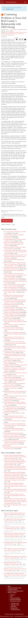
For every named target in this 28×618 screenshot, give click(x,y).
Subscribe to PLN (15, 603)
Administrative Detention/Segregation (15, 523)
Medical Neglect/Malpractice (16, 553)
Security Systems (17, 572)
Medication (8, 33)
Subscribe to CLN (15, 605)
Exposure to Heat (17, 576)
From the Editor (7, 238)
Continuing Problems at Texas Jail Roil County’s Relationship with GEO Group (15, 268)
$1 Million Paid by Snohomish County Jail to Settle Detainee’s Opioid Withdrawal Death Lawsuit (14, 296)
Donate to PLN (14, 608)
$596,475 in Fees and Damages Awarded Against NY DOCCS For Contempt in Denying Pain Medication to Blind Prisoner (15, 442)
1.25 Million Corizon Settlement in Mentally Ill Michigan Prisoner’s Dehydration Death (14, 333)
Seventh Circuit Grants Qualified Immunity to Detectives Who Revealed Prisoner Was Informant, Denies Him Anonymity (15, 457)
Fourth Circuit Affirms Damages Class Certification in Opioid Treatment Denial (15, 557)
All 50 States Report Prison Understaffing (13, 259)
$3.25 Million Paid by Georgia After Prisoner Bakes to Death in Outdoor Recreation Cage (14, 574)
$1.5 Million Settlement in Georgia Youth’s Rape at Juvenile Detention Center (15, 407)
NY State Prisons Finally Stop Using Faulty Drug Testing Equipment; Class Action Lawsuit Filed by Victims (15, 251)
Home (9, 586)
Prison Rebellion (23, 570)
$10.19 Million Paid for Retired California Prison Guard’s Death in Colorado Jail (15, 549)
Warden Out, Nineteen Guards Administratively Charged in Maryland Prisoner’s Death (14, 513)
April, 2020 (8, 31)
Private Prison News (15, 609)
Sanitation (18, 545)
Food (12, 545)
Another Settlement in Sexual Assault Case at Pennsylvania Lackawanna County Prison (14, 337)
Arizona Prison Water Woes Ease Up (12, 420)
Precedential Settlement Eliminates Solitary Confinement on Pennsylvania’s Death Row (13, 429)
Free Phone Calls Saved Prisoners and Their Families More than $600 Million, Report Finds (14, 494)
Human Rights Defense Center (14, 587)
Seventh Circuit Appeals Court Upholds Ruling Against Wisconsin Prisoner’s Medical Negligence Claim (15, 425)
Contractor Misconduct (19, 32)
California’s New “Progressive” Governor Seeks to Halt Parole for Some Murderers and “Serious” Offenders (15, 369)
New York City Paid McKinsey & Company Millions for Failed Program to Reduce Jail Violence (14, 244)
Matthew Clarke (16, 29)
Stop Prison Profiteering (15, 599)
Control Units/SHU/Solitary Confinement (11, 537)
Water (15, 545)
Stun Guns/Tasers (13, 551)
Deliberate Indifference (18, 541)
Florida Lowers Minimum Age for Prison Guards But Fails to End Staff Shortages (15, 311)
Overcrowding (19, 33)
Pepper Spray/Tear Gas (18, 567)
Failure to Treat (13, 33)
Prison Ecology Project (15, 601)
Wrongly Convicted (12, 592)
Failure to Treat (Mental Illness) (17, 522)
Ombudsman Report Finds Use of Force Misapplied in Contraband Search (13, 563)
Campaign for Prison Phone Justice (15, 591)
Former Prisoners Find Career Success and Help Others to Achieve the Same (14, 285)
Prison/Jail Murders (18, 516)
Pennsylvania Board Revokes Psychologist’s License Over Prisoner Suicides (13, 433)
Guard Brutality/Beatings (13, 530)
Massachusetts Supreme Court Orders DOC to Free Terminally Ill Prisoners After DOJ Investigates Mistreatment (15, 256)
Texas (13, 35)
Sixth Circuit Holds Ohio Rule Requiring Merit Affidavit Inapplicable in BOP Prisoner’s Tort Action (14, 380)
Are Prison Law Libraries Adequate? (12, 413)
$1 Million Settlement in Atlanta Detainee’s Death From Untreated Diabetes (15, 308)
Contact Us (12, 594)
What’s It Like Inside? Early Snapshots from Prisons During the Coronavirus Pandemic (14, 320)
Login (13, 224)
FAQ (11, 596)
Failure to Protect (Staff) (18, 517)
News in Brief (7, 445)
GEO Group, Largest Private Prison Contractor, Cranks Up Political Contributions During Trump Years (15, 437)
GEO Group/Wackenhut (10, 32)
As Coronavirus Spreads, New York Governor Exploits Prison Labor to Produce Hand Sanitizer (15, 342)
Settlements (23, 576)
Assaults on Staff (22, 530)
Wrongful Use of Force (8, 531)
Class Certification (7, 561)
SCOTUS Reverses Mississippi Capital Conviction (15, 505)
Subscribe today (9, 9)
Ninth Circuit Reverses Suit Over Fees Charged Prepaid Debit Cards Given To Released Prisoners (15, 347)
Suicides (6, 35)
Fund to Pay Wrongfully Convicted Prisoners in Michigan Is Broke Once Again (14, 278)
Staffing (11, 572)
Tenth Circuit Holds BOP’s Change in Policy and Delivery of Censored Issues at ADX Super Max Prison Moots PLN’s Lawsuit (15, 264)
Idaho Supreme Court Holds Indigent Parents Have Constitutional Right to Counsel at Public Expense (15, 490)
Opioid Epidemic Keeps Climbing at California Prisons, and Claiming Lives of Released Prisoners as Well (15, 403)
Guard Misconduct (10, 516)
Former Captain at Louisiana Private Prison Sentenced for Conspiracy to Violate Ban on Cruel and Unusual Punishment (15, 275)
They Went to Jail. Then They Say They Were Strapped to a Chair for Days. (14, 387)
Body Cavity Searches (22, 565)
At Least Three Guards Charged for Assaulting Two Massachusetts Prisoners (14, 527)
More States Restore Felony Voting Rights (13, 270)
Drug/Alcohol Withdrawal (15, 559)
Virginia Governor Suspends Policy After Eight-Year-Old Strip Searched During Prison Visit (15, 354)
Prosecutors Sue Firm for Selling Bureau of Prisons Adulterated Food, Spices (13, 328)
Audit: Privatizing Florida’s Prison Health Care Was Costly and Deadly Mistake (14, 288)
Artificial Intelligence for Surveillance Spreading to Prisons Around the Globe (15, 314)
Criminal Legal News (12, 589)
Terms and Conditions (15, 598)
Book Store (13, 606)
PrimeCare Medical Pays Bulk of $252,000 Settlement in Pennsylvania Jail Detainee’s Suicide (15, 416)
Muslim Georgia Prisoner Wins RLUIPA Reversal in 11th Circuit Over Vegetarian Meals (15, 392)
